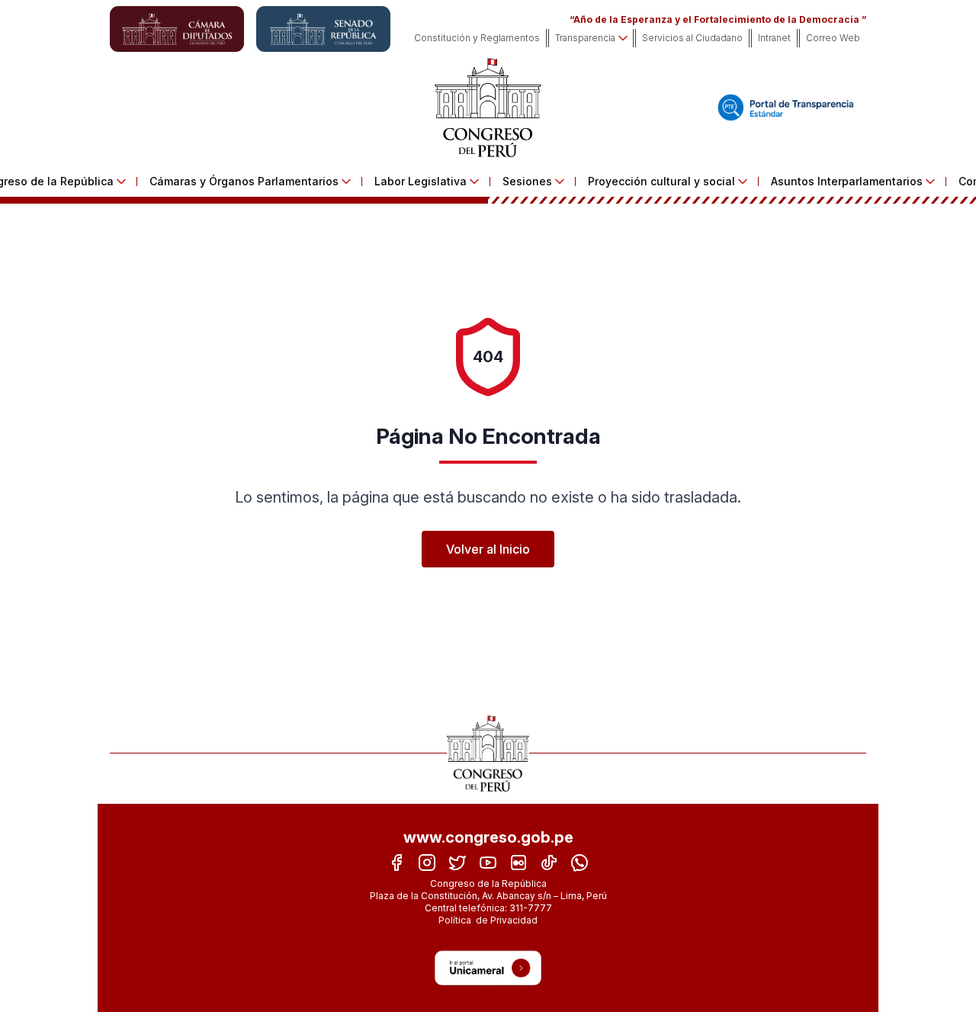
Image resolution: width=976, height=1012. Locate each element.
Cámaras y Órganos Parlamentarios (244, 181)
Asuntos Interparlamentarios (847, 181)
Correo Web (833, 37)
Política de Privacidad (488, 920)
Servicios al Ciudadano (692, 37)
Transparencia (585, 37)
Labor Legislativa (420, 181)
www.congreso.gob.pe (488, 837)
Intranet (774, 37)
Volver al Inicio (488, 549)
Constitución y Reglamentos (477, 37)
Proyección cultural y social (661, 181)
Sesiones (527, 181)
